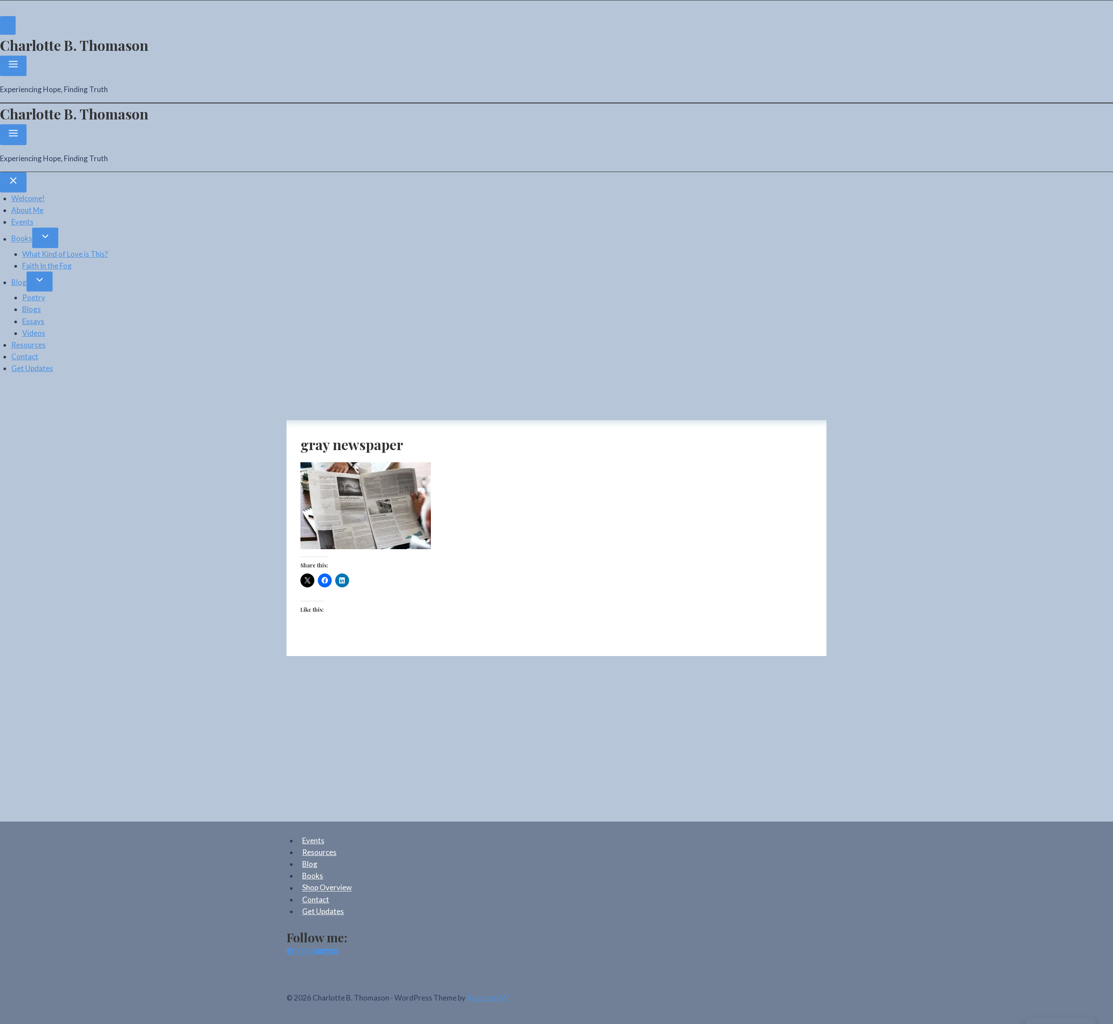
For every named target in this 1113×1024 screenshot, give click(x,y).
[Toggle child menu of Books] (45, 238)
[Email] (334, 952)
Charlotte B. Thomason (74, 45)
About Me (27, 210)
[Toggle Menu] (13, 66)
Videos (33, 333)
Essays (33, 321)
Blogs (31, 309)
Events (22, 221)
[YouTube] (319, 952)
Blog (19, 282)
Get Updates (32, 368)
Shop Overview (327, 887)
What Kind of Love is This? (65, 253)
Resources (28, 344)
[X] (297, 952)
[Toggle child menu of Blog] (40, 282)
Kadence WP (488, 997)
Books (21, 238)
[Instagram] (305, 952)
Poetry (33, 297)
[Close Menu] (13, 182)
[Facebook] (290, 952)
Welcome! (28, 198)
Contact (24, 356)
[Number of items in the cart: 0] (8, 25)
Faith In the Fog (47, 265)
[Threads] (312, 952)
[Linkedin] (327, 952)
